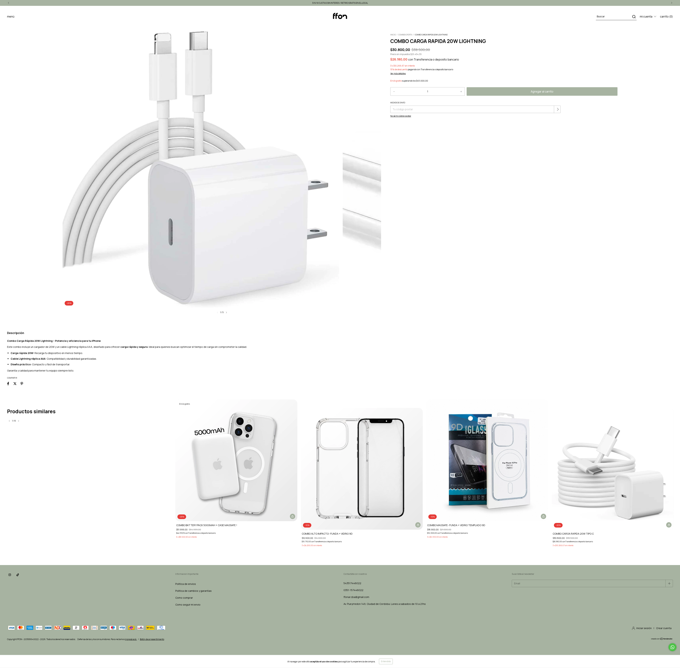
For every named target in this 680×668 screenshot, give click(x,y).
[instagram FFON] (9, 574)
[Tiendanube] (662, 639)
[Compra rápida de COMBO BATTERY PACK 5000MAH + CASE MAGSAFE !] (292, 516)
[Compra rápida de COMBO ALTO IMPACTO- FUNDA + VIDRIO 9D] (418, 525)
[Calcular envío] (557, 109)
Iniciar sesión (644, 628)
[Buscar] (634, 16)
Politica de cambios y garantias (193, 590)
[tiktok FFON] (17, 574)
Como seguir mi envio (187, 604)
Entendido (386, 661)
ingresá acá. (131, 639)
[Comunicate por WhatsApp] (672, 647)
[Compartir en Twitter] (15, 383)
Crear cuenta (664, 628)
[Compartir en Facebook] (8, 383)
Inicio (393, 34)
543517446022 (352, 583)
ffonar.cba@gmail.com (356, 597)
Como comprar (184, 597)
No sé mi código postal (400, 115)
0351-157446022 (353, 590)
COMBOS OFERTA (405, 34)
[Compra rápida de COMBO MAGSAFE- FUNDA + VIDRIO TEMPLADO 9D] (543, 516)
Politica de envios (185, 584)
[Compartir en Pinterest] (22, 383)
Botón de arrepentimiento (152, 639)
